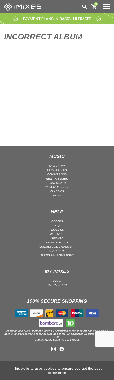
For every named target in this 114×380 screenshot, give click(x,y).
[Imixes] (24, 7)
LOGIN (57, 280)
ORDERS (57, 221)
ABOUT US (57, 229)
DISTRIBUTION (57, 285)
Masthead (57, 234)
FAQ (57, 225)
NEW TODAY (57, 165)
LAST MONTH (57, 182)
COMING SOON (57, 174)
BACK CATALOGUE (57, 187)
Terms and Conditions (57, 255)
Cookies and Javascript (57, 246)
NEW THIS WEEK (57, 178)
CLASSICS (57, 191)
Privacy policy (57, 242)
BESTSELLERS (57, 170)
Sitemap (57, 238)
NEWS (57, 195)
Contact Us (57, 250)
